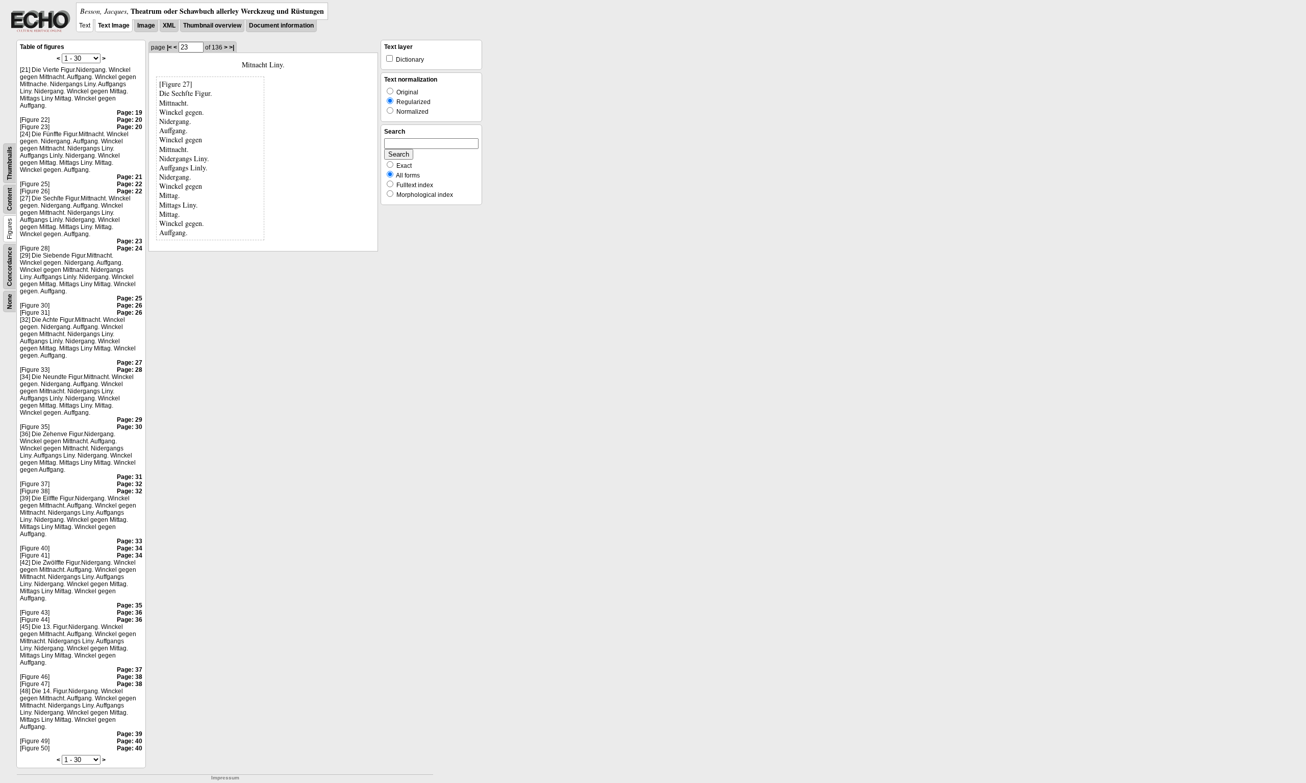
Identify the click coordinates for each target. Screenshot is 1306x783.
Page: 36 (129, 612)
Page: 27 (129, 362)
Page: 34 (129, 548)
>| (231, 47)
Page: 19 (129, 112)
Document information (281, 25)
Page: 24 (129, 248)
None (9, 301)
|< (169, 47)
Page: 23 (129, 241)
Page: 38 (129, 676)
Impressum (225, 777)
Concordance (9, 266)
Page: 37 (129, 669)
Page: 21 (129, 177)
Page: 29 (129, 419)
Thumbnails (9, 163)
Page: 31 (129, 477)
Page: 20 (129, 119)
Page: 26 (129, 305)
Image (146, 25)
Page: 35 (129, 605)
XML (169, 25)
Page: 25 (129, 298)
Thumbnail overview (212, 25)
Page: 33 (129, 541)
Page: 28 (129, 369)
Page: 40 (129, 741)
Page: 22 (129, 184)
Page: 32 (129, 484)
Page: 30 (129, 427)
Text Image (114, 25)
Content (9, 199)
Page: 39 (129, 734)
